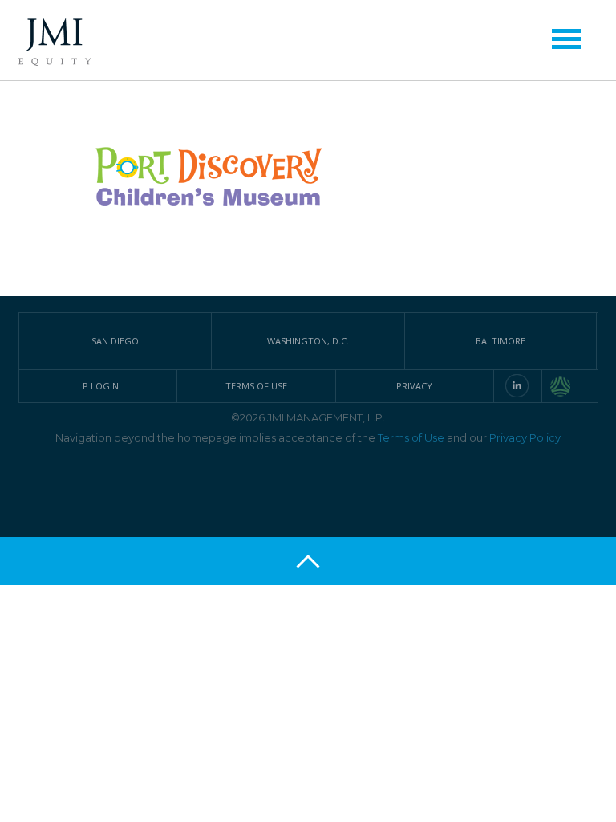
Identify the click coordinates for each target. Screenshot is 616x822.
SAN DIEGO (115, 341)
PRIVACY (414, 386)
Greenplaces (572, 386)
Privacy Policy (525, 437)
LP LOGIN (98, 386)
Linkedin (517, 385)
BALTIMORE (500, 341)
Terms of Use (411, 437)
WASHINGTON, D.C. (308, 341)
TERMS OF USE (256, 386)
